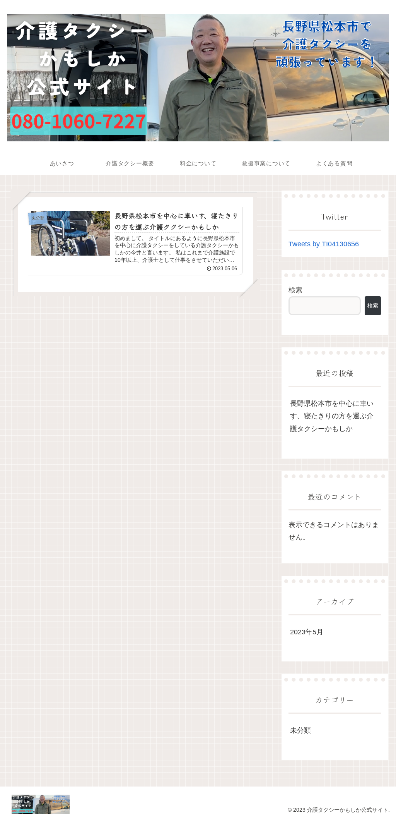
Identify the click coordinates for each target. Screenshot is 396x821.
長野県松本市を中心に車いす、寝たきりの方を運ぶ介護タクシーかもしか (332, 416)
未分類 (300, 730)
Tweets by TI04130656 (323, 244)
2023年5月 (306, 632)
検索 (295, 290)
